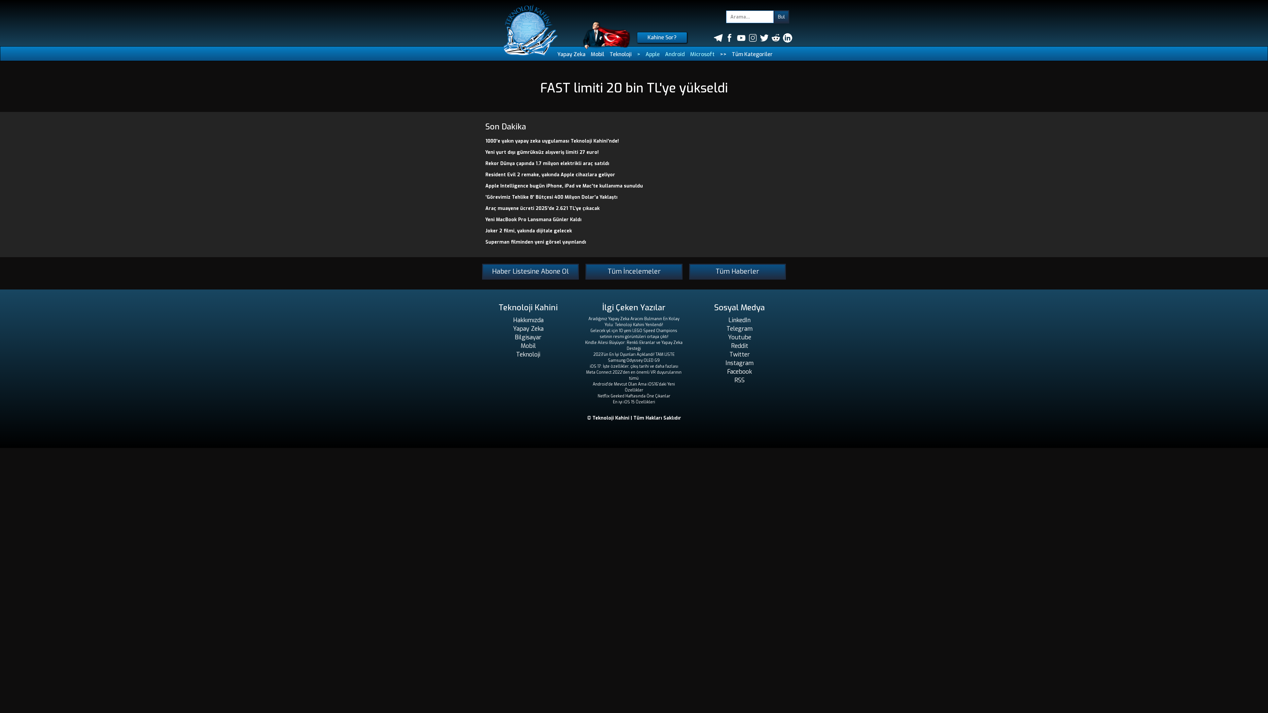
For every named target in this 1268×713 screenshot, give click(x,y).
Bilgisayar (528, 337)
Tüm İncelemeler (634, 271)
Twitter (739, 354)
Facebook (739, 372)
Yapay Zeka (571, 54)
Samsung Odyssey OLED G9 (634, 360)
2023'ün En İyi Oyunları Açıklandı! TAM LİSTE (634, 354)
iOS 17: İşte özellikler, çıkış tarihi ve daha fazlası (634, 366)
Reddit (739, 346)
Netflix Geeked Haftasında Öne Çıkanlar (634, 396)
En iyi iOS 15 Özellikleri (634, 402)
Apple (653, 54)
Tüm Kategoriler (752, 54)
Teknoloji (621, 54)
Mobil (597, 54)
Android (675, 54)
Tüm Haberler (737, 271)
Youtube (739, 337)
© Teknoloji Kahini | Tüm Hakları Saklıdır (634, 418)
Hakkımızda (528, 320)
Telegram (739, 329)
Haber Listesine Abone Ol (530, 271)
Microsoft (702, 54)
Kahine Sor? (662, 37)
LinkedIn (739, 320)
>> (723, 54)
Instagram (739, 363)
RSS (739, 380)
